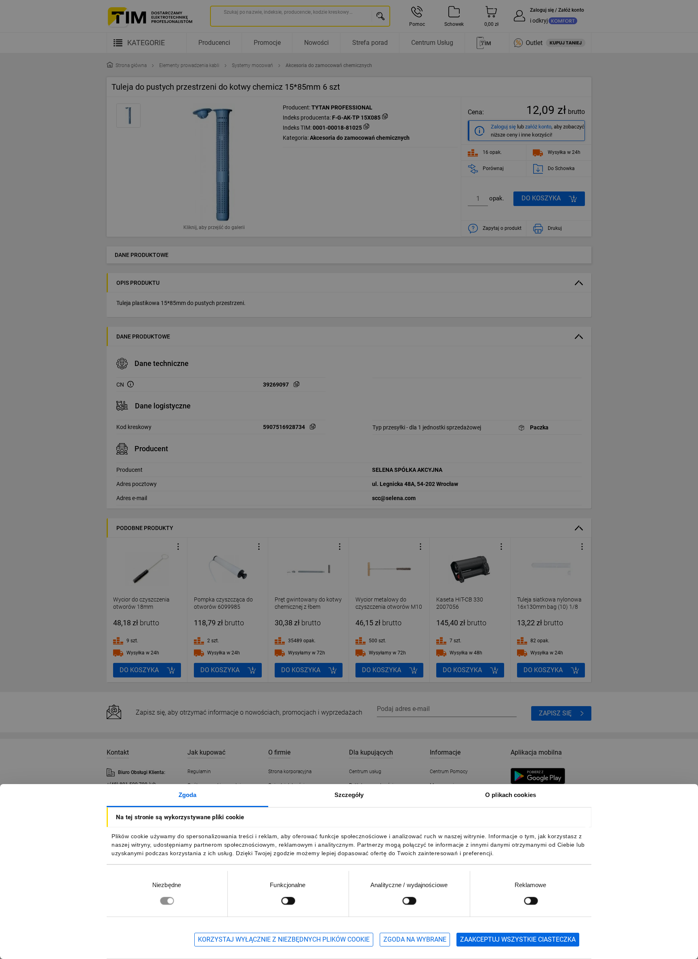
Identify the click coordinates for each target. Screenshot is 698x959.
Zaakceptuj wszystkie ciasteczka (518, 939)
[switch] (288, 900)
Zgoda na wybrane (414, 939)
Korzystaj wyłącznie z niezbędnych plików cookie (284, 939)
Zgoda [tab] (188, 794)
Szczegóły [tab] (349, 794)
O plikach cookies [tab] (510, 794)
